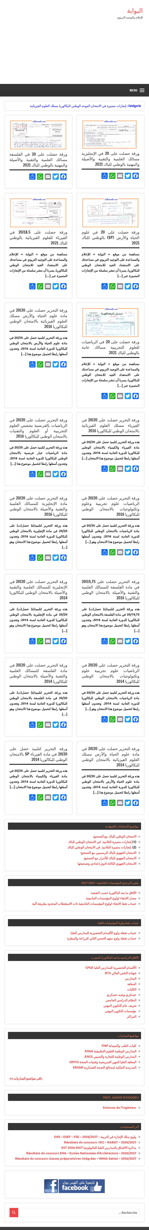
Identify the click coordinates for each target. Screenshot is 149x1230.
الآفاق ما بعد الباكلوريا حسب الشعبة (113, 893)
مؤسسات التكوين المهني (120, 1011)
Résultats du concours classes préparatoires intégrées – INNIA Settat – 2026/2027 (75, 1158)
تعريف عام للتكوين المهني (119, 1005)
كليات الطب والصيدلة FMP (119, 1046)
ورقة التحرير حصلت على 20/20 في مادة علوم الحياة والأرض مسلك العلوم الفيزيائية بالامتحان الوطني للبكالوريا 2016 (38, 318)
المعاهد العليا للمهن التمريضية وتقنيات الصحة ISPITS (102, 1062)
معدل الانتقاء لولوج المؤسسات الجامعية (111, 898)
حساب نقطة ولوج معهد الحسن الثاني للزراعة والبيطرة (101, 938)
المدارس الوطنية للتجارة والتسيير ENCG (110, 1056)
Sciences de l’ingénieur (119, 1107)
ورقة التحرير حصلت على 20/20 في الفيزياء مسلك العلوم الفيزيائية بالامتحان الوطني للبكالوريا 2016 (110, 425)
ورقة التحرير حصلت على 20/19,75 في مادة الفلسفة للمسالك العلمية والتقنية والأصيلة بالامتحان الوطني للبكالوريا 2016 (110, 590)
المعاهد (131, 984)
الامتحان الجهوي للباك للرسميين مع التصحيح (108, 852)
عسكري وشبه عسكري (121, 995)
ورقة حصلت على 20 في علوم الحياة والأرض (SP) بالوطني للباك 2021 (110, 237)
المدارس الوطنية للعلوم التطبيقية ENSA (110, 1051)
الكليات (131, 989)
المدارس (130, 978)
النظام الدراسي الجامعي (121, 1000)
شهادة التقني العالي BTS (120, 973)
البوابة (135, 10)
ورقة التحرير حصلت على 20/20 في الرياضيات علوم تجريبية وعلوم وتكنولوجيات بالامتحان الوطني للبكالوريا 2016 (110, 506)
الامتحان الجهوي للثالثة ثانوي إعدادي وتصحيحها (107, 863)
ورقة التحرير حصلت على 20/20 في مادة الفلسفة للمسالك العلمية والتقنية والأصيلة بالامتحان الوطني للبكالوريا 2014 (38, 673)
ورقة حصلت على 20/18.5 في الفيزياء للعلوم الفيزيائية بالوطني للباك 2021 (38, 237)
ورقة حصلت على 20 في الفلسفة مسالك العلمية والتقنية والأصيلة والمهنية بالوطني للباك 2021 (38, 159)
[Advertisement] (74, 55)
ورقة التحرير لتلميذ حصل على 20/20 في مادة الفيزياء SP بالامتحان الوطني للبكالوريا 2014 (38, 754)
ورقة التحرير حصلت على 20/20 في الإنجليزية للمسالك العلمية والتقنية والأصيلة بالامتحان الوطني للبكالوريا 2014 (38, 590)
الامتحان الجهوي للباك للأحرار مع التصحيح (110, 858)
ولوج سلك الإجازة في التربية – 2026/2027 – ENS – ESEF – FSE (95, 1137)
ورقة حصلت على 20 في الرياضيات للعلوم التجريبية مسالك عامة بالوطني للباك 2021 (110, 347)
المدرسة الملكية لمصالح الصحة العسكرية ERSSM (104, 1067)
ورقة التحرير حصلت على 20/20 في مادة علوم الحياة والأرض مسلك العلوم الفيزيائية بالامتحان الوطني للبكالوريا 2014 (110, 757)
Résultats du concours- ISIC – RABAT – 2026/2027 (100, 1142)
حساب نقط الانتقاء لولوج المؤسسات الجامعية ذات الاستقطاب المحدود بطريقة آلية (84, 903)
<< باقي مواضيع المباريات (26, 1078)
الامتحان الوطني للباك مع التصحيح (114, 836)
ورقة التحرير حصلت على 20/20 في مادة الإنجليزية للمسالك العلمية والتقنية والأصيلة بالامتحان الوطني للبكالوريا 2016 (38, 506)
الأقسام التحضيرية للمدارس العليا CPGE (110, 967)
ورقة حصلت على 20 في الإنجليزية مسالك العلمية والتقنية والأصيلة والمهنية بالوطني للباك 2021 (110, 159)
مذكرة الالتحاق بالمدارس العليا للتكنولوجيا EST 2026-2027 (98, 1147)
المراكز (131, 1016)
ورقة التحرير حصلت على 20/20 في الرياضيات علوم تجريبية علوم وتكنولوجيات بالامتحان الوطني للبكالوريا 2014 (110, 673)
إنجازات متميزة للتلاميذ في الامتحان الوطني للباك (100, 842)
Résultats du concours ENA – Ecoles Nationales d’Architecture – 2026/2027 (81, 1153)
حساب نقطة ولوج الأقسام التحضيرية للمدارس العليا (103, 933)
